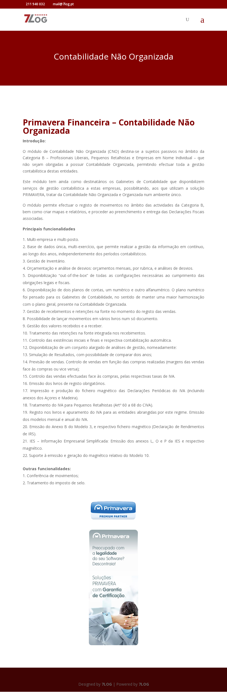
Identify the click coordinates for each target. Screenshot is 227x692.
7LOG (107, 684)
